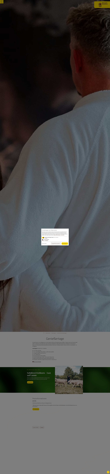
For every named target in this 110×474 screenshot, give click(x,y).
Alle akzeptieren (64, 243)
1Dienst (46, 238)
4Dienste (46, 240)
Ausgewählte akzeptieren (56, 243)
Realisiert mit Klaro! (44, 243)
